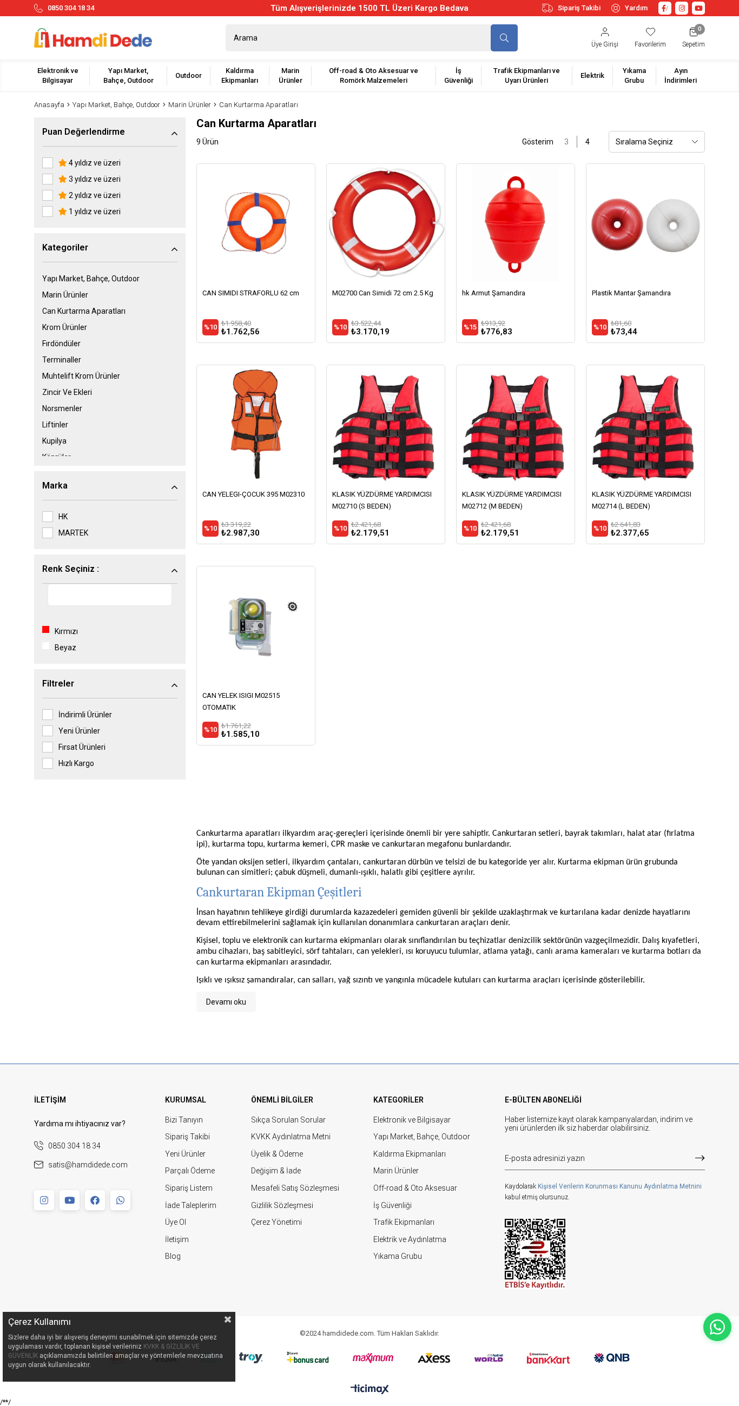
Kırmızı (66, 631)
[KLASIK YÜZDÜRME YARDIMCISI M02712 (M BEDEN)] (516, 424)
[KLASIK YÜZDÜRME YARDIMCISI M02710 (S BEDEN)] (386, 424)
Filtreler (58, 683)
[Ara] (504, 37)
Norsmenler (62, 408)
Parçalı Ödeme (190, 1170)
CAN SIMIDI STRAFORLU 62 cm (250, 293)
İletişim (177, 1239)
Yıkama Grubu (397, 1256)
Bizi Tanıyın (184, 1119)
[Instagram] (44, 1200)
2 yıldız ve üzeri (94, 195)
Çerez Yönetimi (276, 1222)
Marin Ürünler (65, 295)
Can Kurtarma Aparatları (84, 311)
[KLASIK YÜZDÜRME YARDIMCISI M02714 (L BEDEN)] (645, 424)
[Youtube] (70, 1200)
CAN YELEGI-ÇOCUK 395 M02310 (253, 494)
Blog (173, 1256)
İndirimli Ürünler (85, 714)
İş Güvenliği (392, 1205)
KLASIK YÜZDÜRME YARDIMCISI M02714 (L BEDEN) (641, 500)
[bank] (370, 1357)
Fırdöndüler (61, 343)
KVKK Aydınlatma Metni (291, 1136)
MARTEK (73, 533)
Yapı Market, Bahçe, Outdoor (91, 278)
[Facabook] (95, 1200)
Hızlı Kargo (76, 763)
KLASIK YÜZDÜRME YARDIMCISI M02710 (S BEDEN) (382, 500)
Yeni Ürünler (79, 731)
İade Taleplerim (190, 1205)
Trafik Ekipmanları (403, 1222)
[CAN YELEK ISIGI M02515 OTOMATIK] (256, 625)
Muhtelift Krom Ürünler (81, 376)
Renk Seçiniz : (70, 569)
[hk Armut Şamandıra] (516, 223)
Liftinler (55, 424)
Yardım (636, 8)
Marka (55, 485)
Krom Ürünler (64, 327)
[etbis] (535, 1254)
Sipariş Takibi (579, 8)
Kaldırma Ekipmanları (409, 1154)
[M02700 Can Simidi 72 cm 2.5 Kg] (386, 223)
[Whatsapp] (120, 1200)
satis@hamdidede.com (88, 1165)
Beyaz (65, 647)
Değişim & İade (276, 1170)
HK (63, 516)
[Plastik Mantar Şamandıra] (645, 223)
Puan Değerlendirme (83, 132)
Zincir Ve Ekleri (67, 392)
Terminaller (61, 359)
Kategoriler (65, 247)
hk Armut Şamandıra (493, 293)
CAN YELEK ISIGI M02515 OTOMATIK (241, 701)
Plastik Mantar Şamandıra (631, 293)
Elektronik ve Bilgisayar (412, 1119)
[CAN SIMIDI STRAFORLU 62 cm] (256, 223)
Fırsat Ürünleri (81, 747)
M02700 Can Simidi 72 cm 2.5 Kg (382, 293)
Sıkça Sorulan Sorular (288, 1119)
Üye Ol (175, 1222)
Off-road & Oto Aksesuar (415, 1188)
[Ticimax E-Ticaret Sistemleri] (370, 1390)
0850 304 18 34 (71, 8)
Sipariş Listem (189, 1188)
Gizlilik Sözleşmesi (282, 1205)
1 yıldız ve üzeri (94, 211)
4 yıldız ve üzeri (94, 163)
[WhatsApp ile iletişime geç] (717, 1327)
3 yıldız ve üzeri (94, 179)
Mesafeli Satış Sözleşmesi (295, 1188)
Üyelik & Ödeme (277, 1154)
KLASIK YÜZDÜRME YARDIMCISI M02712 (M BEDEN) (512, 500)
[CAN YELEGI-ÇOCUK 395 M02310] (256, 424)
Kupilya (54, 441)
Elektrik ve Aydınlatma (409, 1239)
